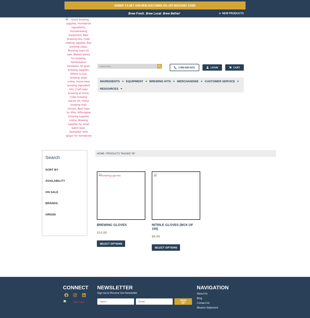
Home (100, 153)
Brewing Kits (160, 81)
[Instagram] (75, 295)
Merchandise (188, 81)
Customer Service (220, 81)
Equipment (134, 81)
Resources (109, 88)
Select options (111, 243)
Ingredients (110, 81)
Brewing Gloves (112, 225)
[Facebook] (66, 295)
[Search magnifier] (159, 66)
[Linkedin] (84, 295)
